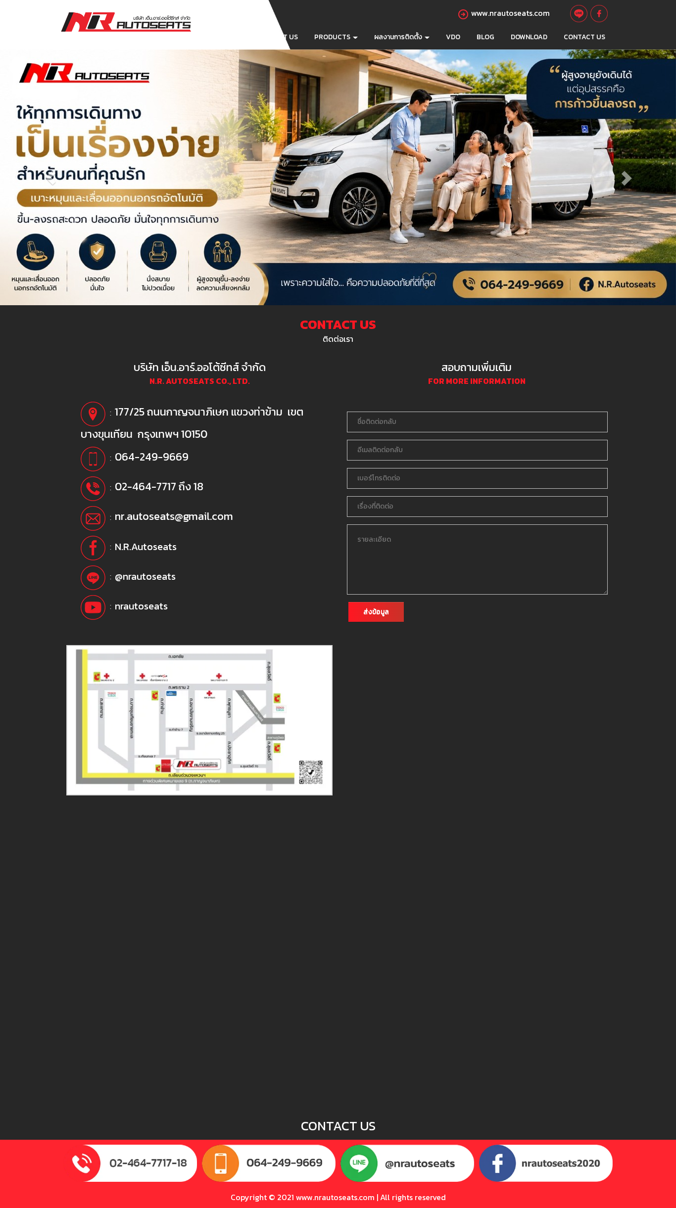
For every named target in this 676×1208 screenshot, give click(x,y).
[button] (50, 177)
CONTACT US (584, 37)
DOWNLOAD (529, 37)
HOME (238, 37)
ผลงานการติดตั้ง (399, 37)
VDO (453, 37)
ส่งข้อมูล (376, 611)
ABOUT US (281, 37)
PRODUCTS (333, 37)
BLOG (485, 37)
